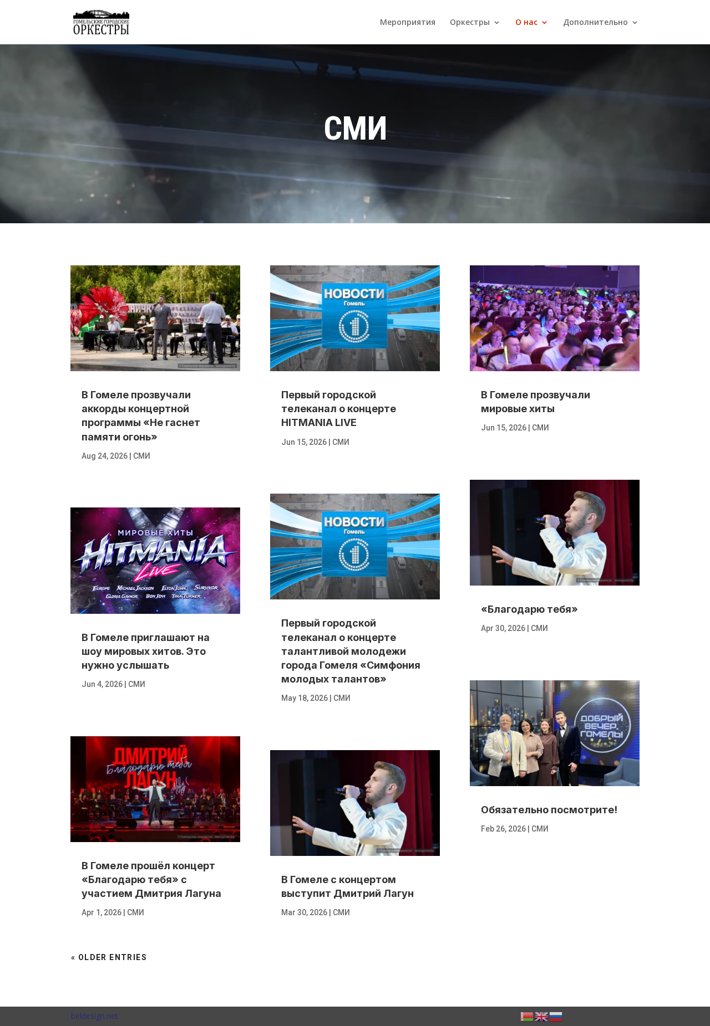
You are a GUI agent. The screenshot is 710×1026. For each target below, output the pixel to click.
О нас (526, 22)
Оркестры (470, 22)
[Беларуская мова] (527, 1015)
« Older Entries (109, 957)
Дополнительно (595, 22)
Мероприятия (407, 22)
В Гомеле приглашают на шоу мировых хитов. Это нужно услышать (146, 651)
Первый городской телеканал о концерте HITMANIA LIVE (338, 408)
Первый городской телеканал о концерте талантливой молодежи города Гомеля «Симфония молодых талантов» (350, 651)
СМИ (141, 456)
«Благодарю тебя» (529, 609)
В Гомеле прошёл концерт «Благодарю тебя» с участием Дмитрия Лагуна (151, 879)
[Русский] (556, 1015)
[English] (542, 1015)
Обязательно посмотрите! (549, 809)
